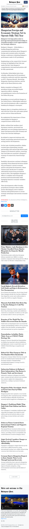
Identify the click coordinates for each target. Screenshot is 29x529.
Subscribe (24, 216)
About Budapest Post (6, 526)
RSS (3, 521)
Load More (14, 476)
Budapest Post (14, 2)
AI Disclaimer (15, 526)
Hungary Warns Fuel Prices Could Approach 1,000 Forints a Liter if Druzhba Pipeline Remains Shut (13, 9)
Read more (4, 201)
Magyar (26, 6)
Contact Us (20, 525)
